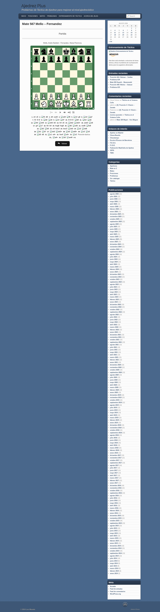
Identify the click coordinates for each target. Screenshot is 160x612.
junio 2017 (113, 470)
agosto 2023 (114, 284)
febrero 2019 (114, 420)
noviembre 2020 (115, 367)
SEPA (112, 150)
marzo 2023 (114, 297)
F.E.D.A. (113, 143)
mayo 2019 (114, 412)
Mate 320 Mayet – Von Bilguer (127, 120)
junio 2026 (113, 199)
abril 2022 (113, 325)
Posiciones (33, 16)
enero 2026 (114, 211)
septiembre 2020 (116, 372)
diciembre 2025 (115, 214)
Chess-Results (115, 135)
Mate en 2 (113, 168)
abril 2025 (113, 234)
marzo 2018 (114, 448)
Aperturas (113, 166)
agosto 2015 (114, 526)
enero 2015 (114, 543)
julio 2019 (113, 407)
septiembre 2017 (116, 463)
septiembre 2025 (116, 221)
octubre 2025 (114, 219)
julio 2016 (113, 498)
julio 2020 (113, 377)
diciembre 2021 (115, 335)
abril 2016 (113, 505)
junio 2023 (113, 289)
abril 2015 (113, 536)
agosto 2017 (114, 465)
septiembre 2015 (116, 523)
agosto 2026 (114, 194)
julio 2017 (113, 468)
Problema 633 (115, 87)
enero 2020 (114, 392)
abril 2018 (113, 445)
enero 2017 (114, 483)
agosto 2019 (114, 405)
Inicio (23, 16)
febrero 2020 (114, 390)
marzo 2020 (114, 387)
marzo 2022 (114, 327)
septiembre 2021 (116, 342)
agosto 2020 (114, 375)
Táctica (112, 181)
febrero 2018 (114, 450)
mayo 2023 (114, 292)
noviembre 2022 (115, 307)
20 (123, 35)
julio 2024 (113, 257)
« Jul (110, 41)
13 (123, 32)
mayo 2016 (114, 503)
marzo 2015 (114, 538)
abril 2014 (113, 566)
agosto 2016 (114, 495)
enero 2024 (114, 272)
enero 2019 (114, 423)
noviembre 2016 (115, 488)
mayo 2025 (114, 231)
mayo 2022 (114, 322)
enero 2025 (114, 242)
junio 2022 (113, 320)
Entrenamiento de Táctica (70, 16)
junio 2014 (113, 561)
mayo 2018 (114, 443)
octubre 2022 (114, 309)
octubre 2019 (114, 400)
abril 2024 (113, 264)
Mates (42, 16)
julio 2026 (113, 196)
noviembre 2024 (115, 247)
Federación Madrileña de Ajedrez (122, 148)
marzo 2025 (114, 237)
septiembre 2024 (116, 252)
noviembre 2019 (115, 397)
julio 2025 (113, 226)
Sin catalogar (115, 178)
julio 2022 (113, 317)
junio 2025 (113, 229)
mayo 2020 (114, 382)
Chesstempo (114, 138)
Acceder (113, 586)
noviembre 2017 (115, 458)
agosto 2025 (114, 224)
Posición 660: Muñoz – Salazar (121, 85)
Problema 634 (115, 80)
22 (131, 35)
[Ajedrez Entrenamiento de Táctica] (121, 51)
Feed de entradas (116, 589)
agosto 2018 (114, 435)
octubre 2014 (114, 551)
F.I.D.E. (112, 145)
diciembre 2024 (115, 244)
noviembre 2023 (115, 277)
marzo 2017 (114, 478)
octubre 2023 (114, 279)
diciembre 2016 (115, 485)
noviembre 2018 (115, 428)
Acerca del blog (91, 16)
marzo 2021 (114, 357)
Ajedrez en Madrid (116, 133)
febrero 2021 (114, 360)
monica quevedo (116, 115)
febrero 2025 (114, 239)
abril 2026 (113, 204)
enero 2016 (114, 513)
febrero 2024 (114, 269)
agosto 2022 (114, 314)
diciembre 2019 (115, 395)
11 (115, 32)
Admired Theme (135, 609)
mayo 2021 (114, 352)
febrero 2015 (114, 541)
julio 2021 (113, 347)
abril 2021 (113, 355)
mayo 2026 (114, 201)
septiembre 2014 (116, 553)
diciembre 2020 (115, 365)
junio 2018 (113, 440)
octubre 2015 (114, 521)
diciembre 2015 (115, 515)
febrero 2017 (114, 480)
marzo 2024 (114, 267)
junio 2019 (113, 410)
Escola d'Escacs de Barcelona (121, 140)
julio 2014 (113, 558)
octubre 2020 (114, 370)
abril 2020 (113, 385)
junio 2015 (113, 531)
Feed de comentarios (117, 591)
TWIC (112, 153)
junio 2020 (113, 380)
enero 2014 (114, 573)
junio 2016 (113, 500)
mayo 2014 (114, 563)
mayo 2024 (114, 262)
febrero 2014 (114, 571)
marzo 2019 (114, 417)
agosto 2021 (114, 345)
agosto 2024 (114, 254)
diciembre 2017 (115, 455)
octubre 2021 (114, 340)
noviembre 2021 (115, 337)
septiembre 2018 (116, 433)
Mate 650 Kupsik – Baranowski (121, 82)
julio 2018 (113, 438)
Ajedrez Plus (33, 5)
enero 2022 (114, 332)
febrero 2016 (114, 510)
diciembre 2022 (115, 304)
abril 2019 (113, 415)
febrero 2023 (114, 299)
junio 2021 (113, 350)
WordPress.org (115, 594)
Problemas (52, 16)
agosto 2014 (114, 556)
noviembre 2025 (115, 216)
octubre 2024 (114, 249)
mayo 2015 (114, 533)
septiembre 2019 (116, 402)
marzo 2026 (114, 206)
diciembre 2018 (115, 425)
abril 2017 (113, 475)
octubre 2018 (114, 430)
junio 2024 (113, 259)
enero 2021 (114, 362)
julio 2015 (113, 528)
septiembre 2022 (116, 312)
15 (131, 32)
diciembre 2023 (115, 274)
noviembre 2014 (115, 548)
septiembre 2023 (116, 282)
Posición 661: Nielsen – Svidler (121, 77)
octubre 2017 (114, 460)
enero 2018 (114, 453)
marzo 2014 (114, 568)
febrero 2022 (114, 330)
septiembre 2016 (116, 493)
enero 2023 (114, 302)
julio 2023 (113, 287)
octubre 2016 (114, 490)
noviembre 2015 (115, 518)
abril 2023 (113, 294)
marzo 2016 (114, 508)
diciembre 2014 (115, 546)
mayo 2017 (114, 473)
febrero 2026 (114, 209)
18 (115, 35)
